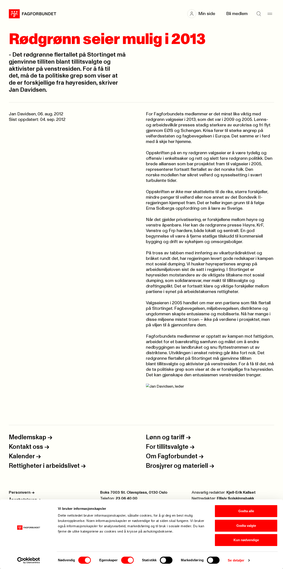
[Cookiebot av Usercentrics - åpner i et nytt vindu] (28, 560)
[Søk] (258, 13)
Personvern (21, 493)
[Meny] (269, 13)
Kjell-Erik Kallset (241, 493)
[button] (203, 13)
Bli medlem (237, 13)
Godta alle (246, 511)
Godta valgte (246, 525)
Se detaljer (236, 560)
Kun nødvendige (246, 540)
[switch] (127, 560)
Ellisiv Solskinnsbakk (235, 498)
